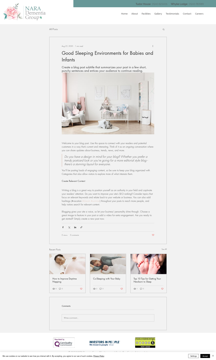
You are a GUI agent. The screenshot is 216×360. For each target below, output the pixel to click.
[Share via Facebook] (63, 227)
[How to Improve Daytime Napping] (67, 264)
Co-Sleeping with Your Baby (106, 278)
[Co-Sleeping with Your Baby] (108, 264)
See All (164, 249)
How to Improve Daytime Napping (64, 280)
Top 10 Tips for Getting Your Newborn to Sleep (147, 280)
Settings (193, 356)
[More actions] (152, 46)
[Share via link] (81, 227)
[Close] (213, 356)
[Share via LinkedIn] (75, 227)
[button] (163, 29)
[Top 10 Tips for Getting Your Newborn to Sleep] (148, 264)
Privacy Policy (98, 356)
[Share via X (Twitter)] (69, 227)
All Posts (53, 29)
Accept (205, 356)
